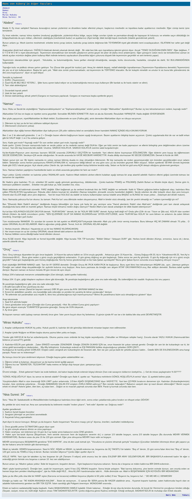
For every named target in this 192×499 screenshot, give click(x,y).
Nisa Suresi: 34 (12, 17)
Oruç (5, 13)
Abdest (6, 8)
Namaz (6, 10)
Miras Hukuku (10, 15)
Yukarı (185, 495)
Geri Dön (171, 495)
